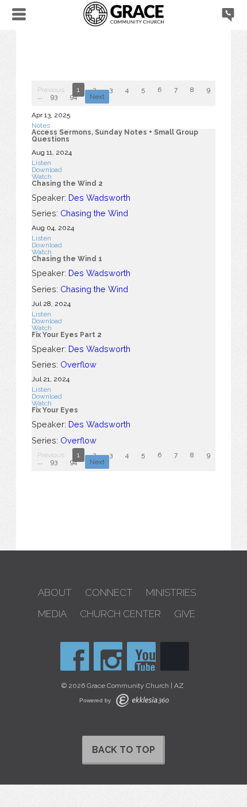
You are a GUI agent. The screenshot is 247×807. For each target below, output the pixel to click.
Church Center (120, 614)
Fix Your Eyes (55, 410)
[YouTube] (141, 656)
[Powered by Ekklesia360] (142, 700)
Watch (42, 177)
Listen (41, 163)
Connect (109, 593)
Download (47, 170)
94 (73, 97)
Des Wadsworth (99, 197)
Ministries (171, 593)
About (55, 593)
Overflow (78, 364)
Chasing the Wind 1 (67, 259)
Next (97, 97)
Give (184, 614)
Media (52, 614)
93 (54, 97)
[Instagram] (108, 656)
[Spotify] (174, 656)
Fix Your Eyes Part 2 (67, 335)
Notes (41, 125)
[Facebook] (74, 656)
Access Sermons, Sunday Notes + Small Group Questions (115, 135)
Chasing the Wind (94, 213)
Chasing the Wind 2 (67, 183)
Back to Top (123, 749)
